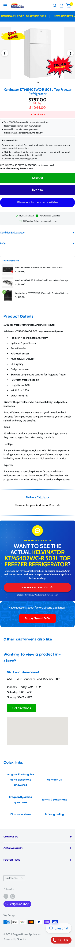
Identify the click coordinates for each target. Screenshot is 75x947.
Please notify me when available (37, 202)
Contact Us (54, 779)
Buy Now (37, 189)
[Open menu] (5, 5)
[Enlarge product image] (37, 53)
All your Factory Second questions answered (20, 780)
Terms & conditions (54, 799)
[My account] (61, 5)
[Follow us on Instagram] (12, 896)
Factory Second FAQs (37, 618)
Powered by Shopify (14, 939)
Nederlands (11, 877)
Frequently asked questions (20, 799)
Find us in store (20, 814)
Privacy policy (54, 814)
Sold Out (37, 177)
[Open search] (55, 5)
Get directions (21, 708)
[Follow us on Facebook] (5, 896)
